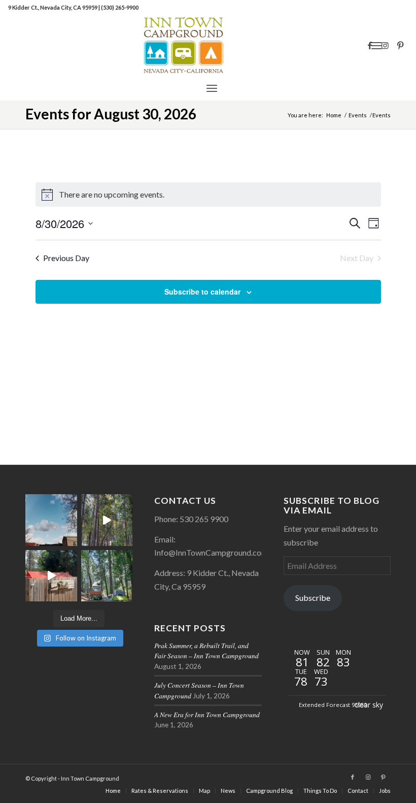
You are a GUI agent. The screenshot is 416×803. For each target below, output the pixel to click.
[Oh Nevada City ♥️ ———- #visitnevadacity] (51, 520)
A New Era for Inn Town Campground (207, 714)
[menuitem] (211, 87)
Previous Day (66, 258)
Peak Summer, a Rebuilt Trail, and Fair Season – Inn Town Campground (206, 650)
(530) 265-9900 (119, 7)
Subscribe (312, 597)
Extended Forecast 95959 (333, 705)
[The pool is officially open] (51, 576)
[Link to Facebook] (369, 45)
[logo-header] (208, 45)
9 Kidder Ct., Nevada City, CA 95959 (53, 7)
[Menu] (211, 87)
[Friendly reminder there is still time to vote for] (107, 576)
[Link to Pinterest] (400, 45)
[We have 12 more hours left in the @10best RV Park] (107, 520)
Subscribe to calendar (202, 291)
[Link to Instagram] (385, 45)
